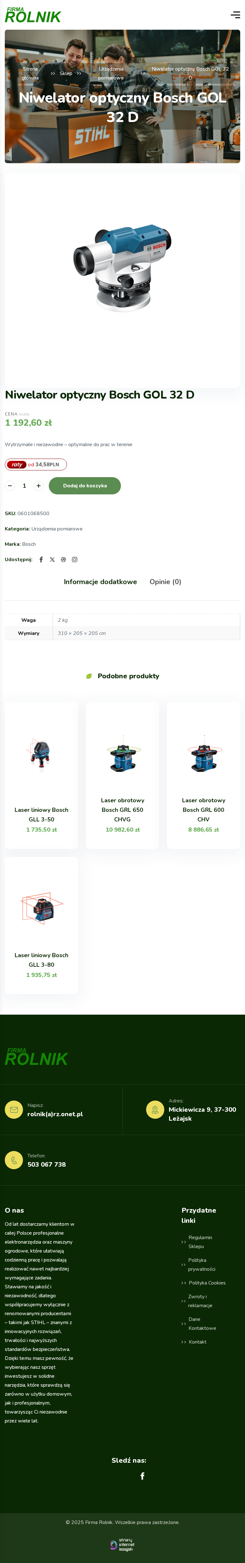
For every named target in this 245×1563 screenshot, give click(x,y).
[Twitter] (52, 559)
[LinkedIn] (75, 559)
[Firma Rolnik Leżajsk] (33, 14)
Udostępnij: (19, 559)
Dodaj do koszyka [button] (85, 485)
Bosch (29, 544)
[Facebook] (41, 559)
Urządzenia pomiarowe (57, 528)
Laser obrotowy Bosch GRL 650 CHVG (122, 810)
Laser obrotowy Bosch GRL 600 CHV (203, 810)
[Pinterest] (63, 559)
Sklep (66, 73)
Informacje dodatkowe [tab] (100, 582)
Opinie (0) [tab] (166, 582)
